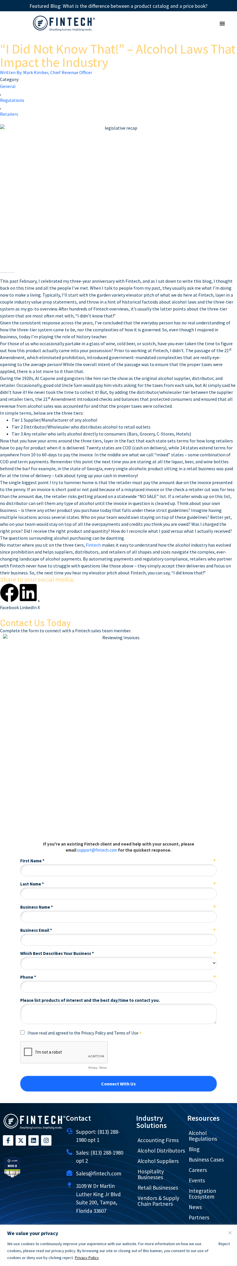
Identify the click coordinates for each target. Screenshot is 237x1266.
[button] (9, 597)
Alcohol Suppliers (158, 1160)
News (195, 1206)
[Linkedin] (33, 1140)
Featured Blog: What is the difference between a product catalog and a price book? (118, 6)
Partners (199, 1217)
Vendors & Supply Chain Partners (158, 1201)
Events (197, 1180)
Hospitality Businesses (151, 1174)
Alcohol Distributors (161, 1150)
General (8, 86)
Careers (198, 1169)
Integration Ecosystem (202, 1193)
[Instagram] (46, 1140)
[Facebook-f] (8, 1140)
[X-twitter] (21, 1140)
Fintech (93, 545)
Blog (194, 1149)
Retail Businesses (158, 1187)
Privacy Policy (87, 1257)
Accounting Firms (158, 1140)
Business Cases (206, 1159)
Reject (224, 1243)
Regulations (12, 100)
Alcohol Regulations (203, 1135)
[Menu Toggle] (222, 23)
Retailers (9, 114)
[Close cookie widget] (230, 1232)
